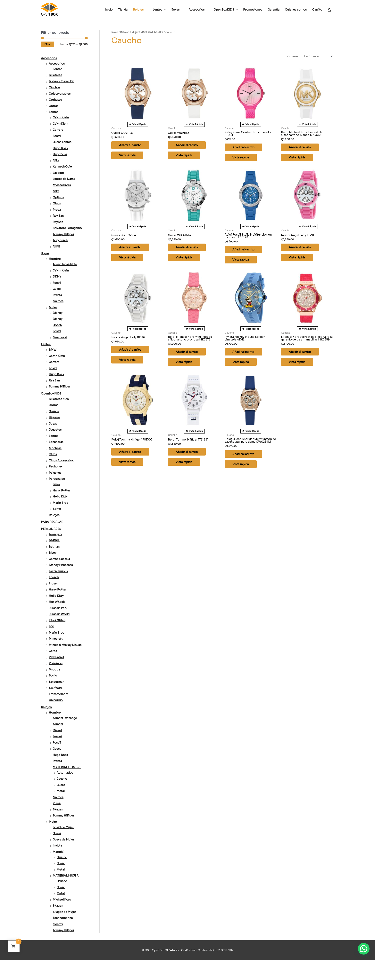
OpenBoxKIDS (51, 393)
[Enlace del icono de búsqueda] (329, 9)
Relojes (54, 515)
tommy (58, 924)
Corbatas (55, 99)
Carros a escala (59, 559)
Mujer (53, 307)
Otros (57, 203)
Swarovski (60, 337)
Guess (57, 289)
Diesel (57, 730)
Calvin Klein (61, 117)
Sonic (57, 509)
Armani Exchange (65, 718)
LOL (51, 626)
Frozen (53, 583)
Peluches (55, 472)
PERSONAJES (51, 529)
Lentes (57, 69)
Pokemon (55, 663)
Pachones (56, 466)
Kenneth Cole (62, 166)
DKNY (57, 276)
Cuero (61, 785)
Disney (57, 313)
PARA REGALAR (52, 522)
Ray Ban (58, 215)
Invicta (57, 295)
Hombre (55, 259)
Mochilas (55, 448)
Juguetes (55, 429)
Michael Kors (62, 185)
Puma (57, 803)
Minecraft (55, 638)
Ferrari (57, 736)
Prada (57, 209)
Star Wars (55, 688)
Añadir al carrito (130, 145)
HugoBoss (60, 154)
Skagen (58, 809)
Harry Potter (61, 490)
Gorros (54, 411)
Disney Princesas (61, 565)
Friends (54, 577)
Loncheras (56, 442)
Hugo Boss (60, 148)
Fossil (57, 136)
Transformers (58, 694)
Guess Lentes (62, 142)
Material (58, 852)
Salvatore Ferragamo (67, 228)
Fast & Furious (58, 571)
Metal (61, 791)
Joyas (45, 253)
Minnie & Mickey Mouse (65, 645)
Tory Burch (60, 240)
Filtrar (48, 44)
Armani (58, 724)
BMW (52, 349)
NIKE (56, 246)
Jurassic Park (58, 608)
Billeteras (55, 75)
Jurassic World (59, 614)
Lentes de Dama (64, 179)
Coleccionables (60, 93)
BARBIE (54, 540)
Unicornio (56, 700)
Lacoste (58, 173)
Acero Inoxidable (65, 264)
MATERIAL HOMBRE (67, 767)
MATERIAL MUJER (66, 875)
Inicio (114, 32)
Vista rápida (127, 155)
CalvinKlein (60, 123)
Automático (65, 772)
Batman (54, 546)
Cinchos (54, 87)
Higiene (54, 417)
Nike (56, 160)
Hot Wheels (57, 602)
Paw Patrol (56, 657)
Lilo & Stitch (57, 620)
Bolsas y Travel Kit (61, 81)
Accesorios (49, 58)
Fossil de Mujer (63, 827)
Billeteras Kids (59, 399)
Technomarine (63, 918)
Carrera (58, 129)
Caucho (62, 778)
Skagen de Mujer (64, 912)
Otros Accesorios (61, 460)
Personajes (57, 478)
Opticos (58, 197)
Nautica (58, 301)
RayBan (58, 222)
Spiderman (56, 681)
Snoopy (54, 669)
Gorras (53, 106)
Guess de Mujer (63, 839)
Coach (57, 325)
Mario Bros (60, 502)
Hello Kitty (60, 496)
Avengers (55, 534)
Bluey (56, 484)
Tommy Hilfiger (63, 234)
